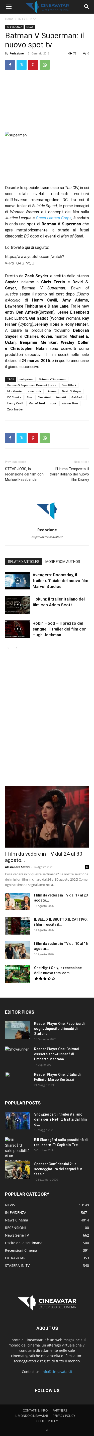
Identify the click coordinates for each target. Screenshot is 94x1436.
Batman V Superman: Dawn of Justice (31, 385)
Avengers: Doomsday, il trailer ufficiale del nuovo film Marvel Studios (60, 580)
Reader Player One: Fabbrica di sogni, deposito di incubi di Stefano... (59, 1029)
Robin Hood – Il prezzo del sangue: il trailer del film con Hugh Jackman (59, 629)
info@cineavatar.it (57, 1371)
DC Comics (14, 397)
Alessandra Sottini (17, 867)
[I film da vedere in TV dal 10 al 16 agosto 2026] (17, 950)
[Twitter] (22, 65)
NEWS (29, 26)
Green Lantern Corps (54, 218)
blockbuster (15, 391)
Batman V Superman (52, 379)
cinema (51, 391)
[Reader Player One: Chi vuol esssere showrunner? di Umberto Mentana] (17, 1055)
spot (53, 403)
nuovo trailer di (31, 205)
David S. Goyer (71, 391)
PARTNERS (59, 1410)
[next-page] (16, 648)
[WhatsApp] (45, 65)
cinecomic (34, 391)
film (29, 397)
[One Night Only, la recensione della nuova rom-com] (17, 974)
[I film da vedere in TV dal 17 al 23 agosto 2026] (17, 901)
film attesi (44, 397)
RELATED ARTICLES (23, 562)
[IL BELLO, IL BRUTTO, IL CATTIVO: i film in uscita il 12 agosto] (17, 926)
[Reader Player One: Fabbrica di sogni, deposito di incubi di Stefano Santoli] (17, 1030)
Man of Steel (37, 403)
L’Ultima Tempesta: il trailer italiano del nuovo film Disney (69, 474)
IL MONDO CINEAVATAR (31, 1416)
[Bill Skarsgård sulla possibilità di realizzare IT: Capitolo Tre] (17, 1150)
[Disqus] (47, 722)
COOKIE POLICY (47, 1421)
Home (9, 19)
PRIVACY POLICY (64, 1416)
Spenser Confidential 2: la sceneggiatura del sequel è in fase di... (58, 1169)
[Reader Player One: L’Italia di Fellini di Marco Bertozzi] (17, 1081)
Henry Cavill (15, 403)
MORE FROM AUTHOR (62, 562)
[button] (9, 7)
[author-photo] (47, 523)
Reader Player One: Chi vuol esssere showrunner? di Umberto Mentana (56, 1054)
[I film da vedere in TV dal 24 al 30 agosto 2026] (47, 817)
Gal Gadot (77, 397)
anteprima (26, 379)
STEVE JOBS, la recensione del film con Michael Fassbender (24, 474)
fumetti (61, 397)
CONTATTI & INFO (35, 1410)
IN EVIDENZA (27, 19)
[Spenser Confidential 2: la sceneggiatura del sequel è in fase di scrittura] (17, 1170)
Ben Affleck (69, 385)
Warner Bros (70, 403)
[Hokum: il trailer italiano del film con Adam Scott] (17, 605)
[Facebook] (10, 65)
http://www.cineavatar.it (47, 537)
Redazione (17, 53)
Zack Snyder (15, 409)
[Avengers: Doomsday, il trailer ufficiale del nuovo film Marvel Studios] (17, 580)
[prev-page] (8, 648)
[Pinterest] (33, 65)
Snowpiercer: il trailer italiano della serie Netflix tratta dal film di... (60, 1119)
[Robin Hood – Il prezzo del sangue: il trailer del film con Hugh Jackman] (17, 629)
